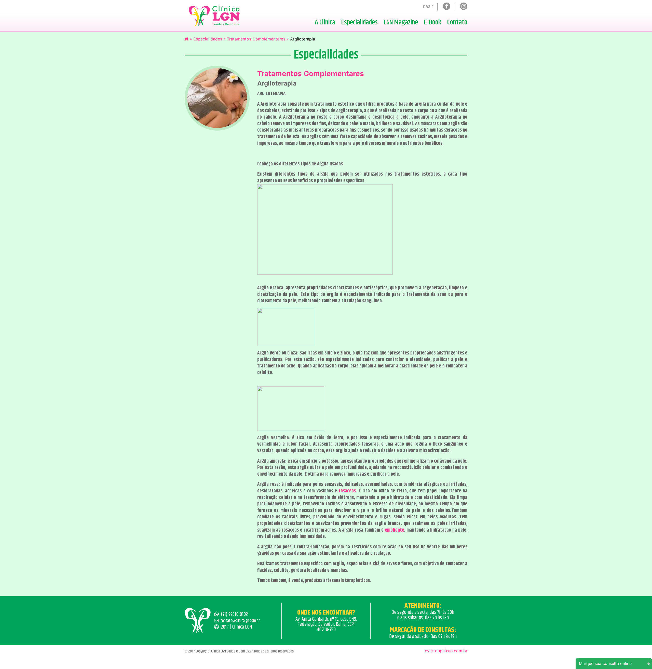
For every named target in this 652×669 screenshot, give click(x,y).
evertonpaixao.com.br (446, 650)
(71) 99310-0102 (234, 614)
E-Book (432, 22)
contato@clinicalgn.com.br (240, 621)
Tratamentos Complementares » (258, 38)
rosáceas (347, 491)
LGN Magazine (401, 22)
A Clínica (325, 22)
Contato (457, 22)
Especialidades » (209, 38)
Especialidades (359, 22)
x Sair (428, 6)
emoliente (394, 530)
